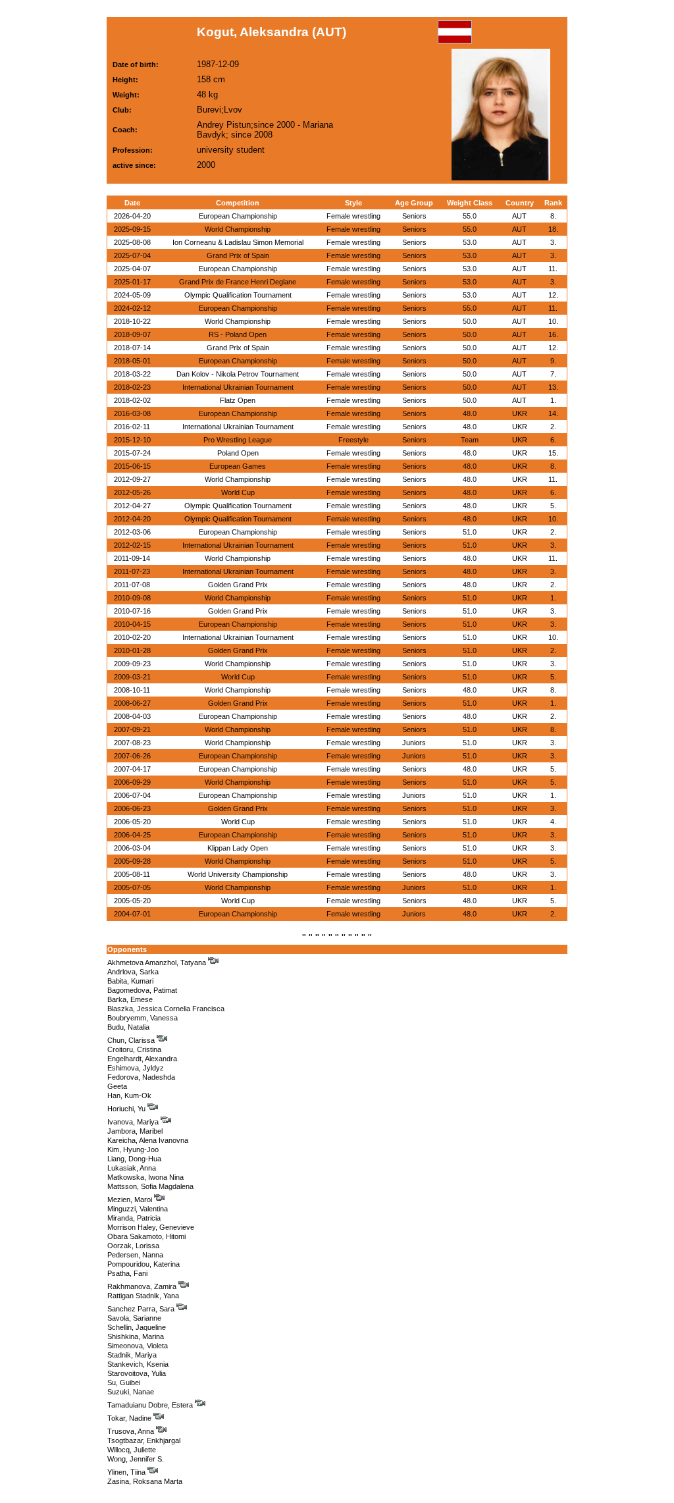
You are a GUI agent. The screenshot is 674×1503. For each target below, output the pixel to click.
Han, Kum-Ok (129, 1095)
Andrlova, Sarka (133, 972)
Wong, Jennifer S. (135, 1459)
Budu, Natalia (128, 1027)
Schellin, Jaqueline (136, 1327)
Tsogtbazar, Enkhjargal (143, 1440)
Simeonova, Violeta (137, 1346)
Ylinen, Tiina (127, 1472)
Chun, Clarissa (132, 1040)
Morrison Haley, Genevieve (150, 1227)
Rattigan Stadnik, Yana (143, 1296)
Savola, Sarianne (134, 1318)
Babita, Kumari (130, 981)
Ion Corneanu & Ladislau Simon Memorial (237, 242)
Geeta (117, 1086)
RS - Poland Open (238, 334)
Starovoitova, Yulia (136, 1373)
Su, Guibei (123, 1382)
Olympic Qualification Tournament (238, 295)
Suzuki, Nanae (130, 1392)
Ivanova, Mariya (134, 1122)
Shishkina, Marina (135, 1336)
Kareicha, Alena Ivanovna (147, 1140)
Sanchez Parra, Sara (141, 1309)
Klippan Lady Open (237, 848)
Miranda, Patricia (134, 1218)
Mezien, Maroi (130, 1199)
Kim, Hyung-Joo (133, 1149)
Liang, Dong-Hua (134, 1159)
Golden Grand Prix (238, 585)
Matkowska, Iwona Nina (145, 1177)
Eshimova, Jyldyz (135, 1068)
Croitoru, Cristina (134, 1049)
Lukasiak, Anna (131, 1168)
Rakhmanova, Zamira (142, 1286)
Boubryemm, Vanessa (142, 1018)
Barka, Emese (130, 999)
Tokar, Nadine (130, 1418)
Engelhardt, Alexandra (142, 1059)
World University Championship (238, 874)
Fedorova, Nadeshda (141, 1077)
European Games (237, 466)
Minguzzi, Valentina (137, 1209)
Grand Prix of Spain (238, 255)
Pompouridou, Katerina (143, 1264)
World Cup (238, 492)
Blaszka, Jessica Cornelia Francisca (165, 1009)
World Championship (238, 229)
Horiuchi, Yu (127, 1109)
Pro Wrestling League (237, 440)
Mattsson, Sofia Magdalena (150, 1186)
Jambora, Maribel (135, 1131)
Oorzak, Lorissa (133, 1246)
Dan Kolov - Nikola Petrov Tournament (237, 374)
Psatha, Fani (127, 1273)
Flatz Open (237, 400)
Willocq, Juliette (131, 1450)
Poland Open (238, 453)
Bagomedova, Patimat (142, 990)
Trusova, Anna (131, 1431)
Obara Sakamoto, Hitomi (146, 1236)
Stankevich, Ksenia (137, 1364)
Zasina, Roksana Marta (144, 1481)
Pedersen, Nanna (135, 1255)
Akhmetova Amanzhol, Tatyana (157, 962)
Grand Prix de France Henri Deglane (237, 282)
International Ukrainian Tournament (238, 387)
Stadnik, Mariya (132, 1355)
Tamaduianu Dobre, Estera (151, 1405)
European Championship (238, 216)
